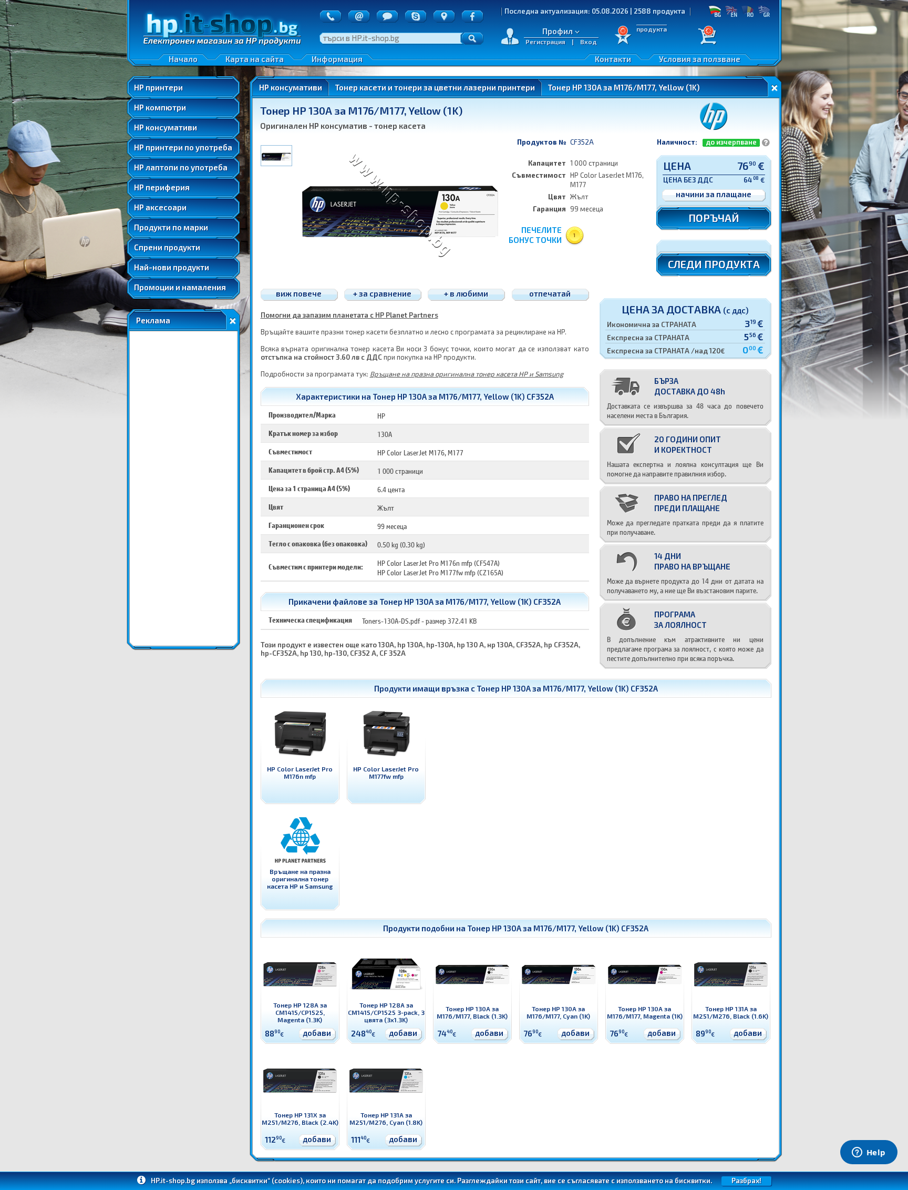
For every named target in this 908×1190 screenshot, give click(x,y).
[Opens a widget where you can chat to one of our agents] (868, 1153)
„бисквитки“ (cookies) (266, 1180)
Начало (183, 59)
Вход (588, 41)
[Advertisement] (183, 488)
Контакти (613, 59)
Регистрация (545, 41)
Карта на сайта (254, 59)
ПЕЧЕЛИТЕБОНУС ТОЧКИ (535, 235)
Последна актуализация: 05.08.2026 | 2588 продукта (549, 11)
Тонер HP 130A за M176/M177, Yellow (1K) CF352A (567, 688)
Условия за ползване (699, 59)
